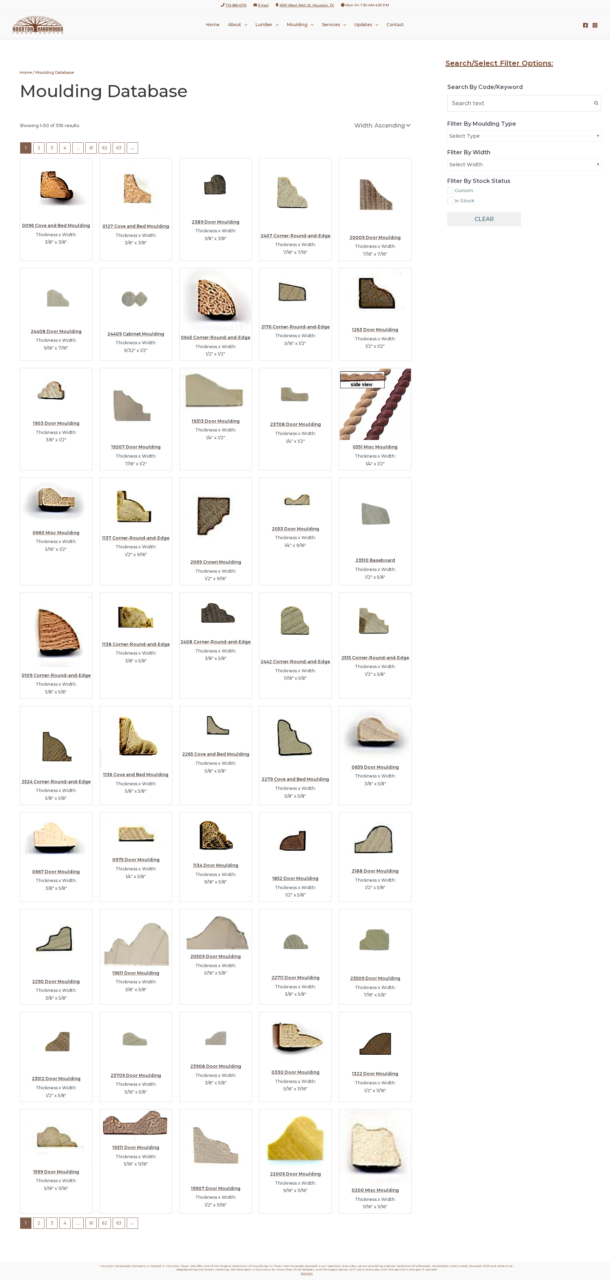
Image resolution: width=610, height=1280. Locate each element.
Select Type (464, 136)
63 (118, 147)
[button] (244, 24)
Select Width (466, 164)
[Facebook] (585, 25)
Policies (307, 1273)
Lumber (264, 24)
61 (91, 147)
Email (263, 5)
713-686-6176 (236, 5)
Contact (395, 24)
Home (213, 24)
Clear (484, 219)
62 (104, 147)
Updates (363, 24)
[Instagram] (595, 25)
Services (331, 24)
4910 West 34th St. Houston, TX (307, 5)
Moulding (297, 24)
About (234, 24)
